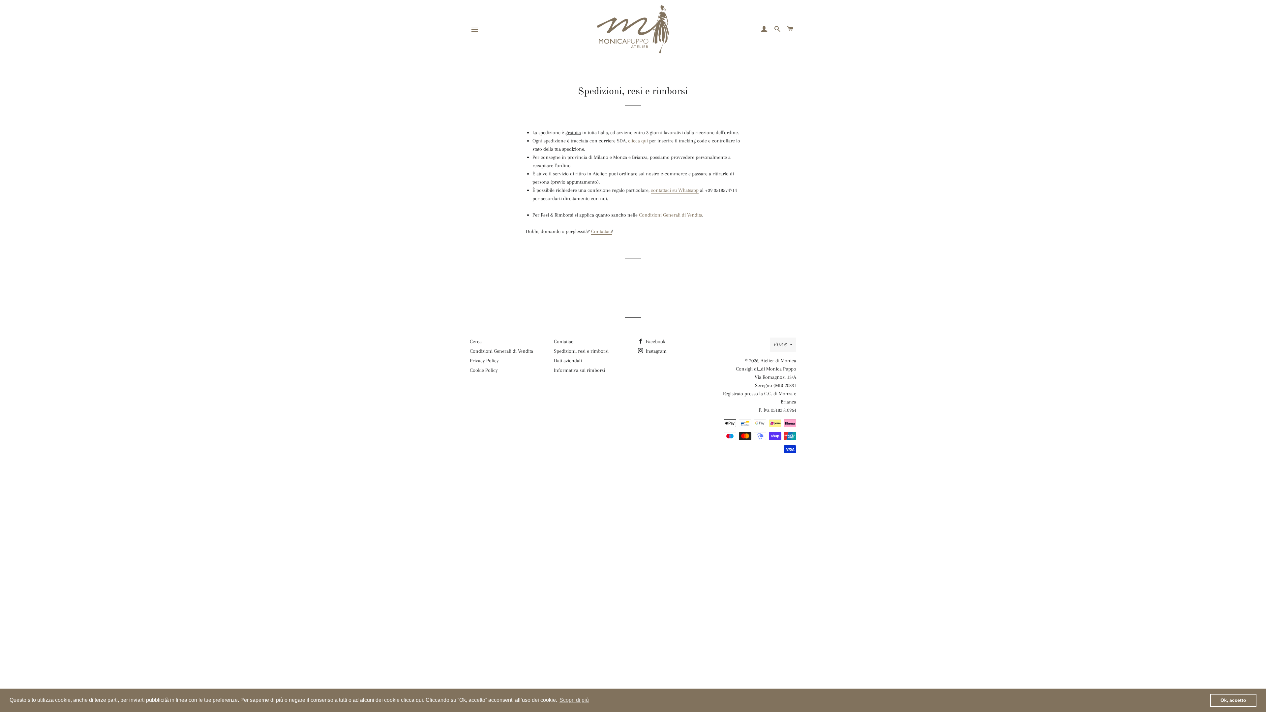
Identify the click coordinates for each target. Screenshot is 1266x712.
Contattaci (601, 231)
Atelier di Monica (778, 361)
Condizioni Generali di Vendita (670, 215)
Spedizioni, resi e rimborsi (581, 351)
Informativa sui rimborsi (579, 370)
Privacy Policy (484, 361)
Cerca (476, 341)
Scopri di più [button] (574, 700)
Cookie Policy (484, 370)
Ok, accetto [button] (1233, 700)
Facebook (655, 341)
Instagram (656, 351)
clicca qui (638, 141)
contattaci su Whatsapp (675, 190)
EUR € (780, 344)
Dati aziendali (568, 361)
